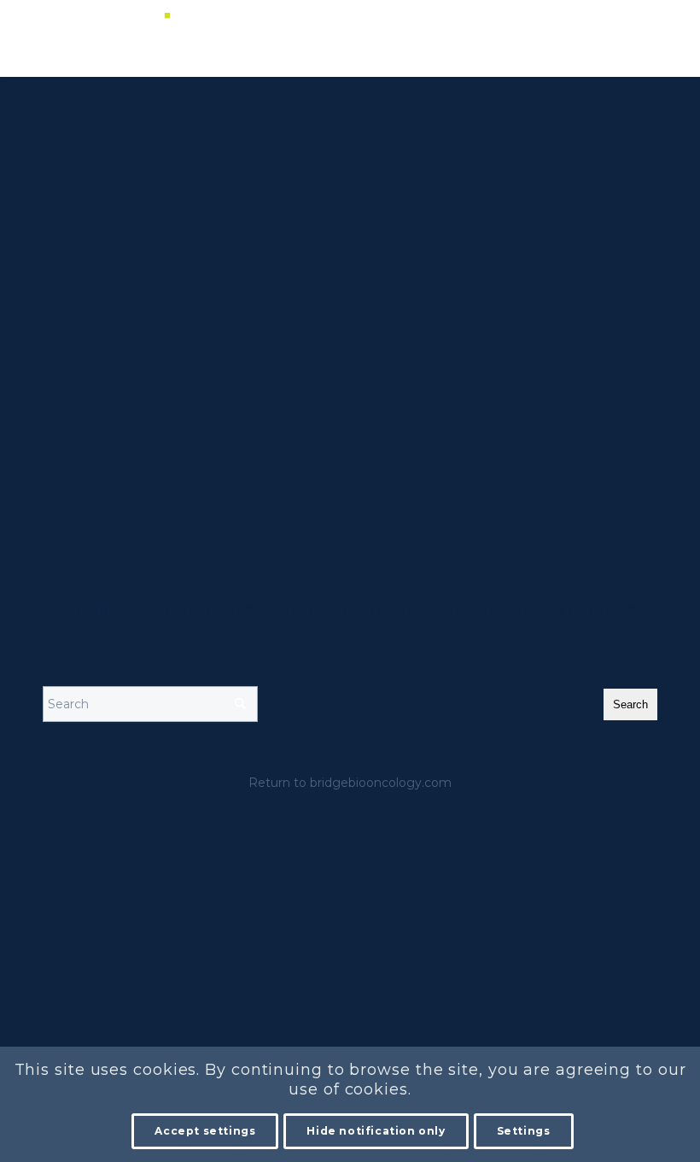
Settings (524, 1130)
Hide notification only (375, 1130)
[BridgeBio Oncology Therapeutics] (98, 38)
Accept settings (205, 1130)
